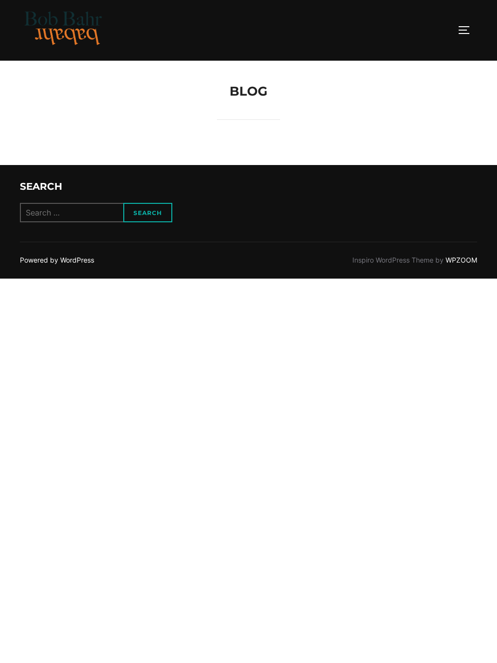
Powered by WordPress (57, 260)
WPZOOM (461, 260)
